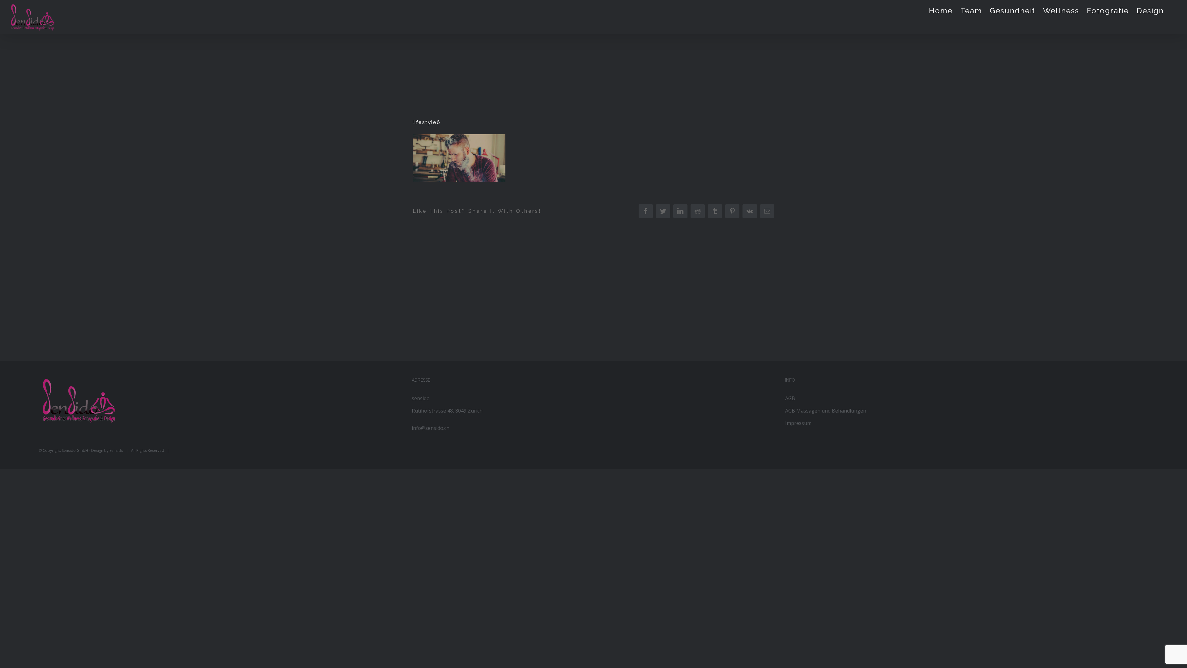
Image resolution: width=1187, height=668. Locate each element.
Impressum (798, 423)
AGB (790, 398)
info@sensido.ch (430, 428)
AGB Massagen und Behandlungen (825, 410)
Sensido (116, 450)
